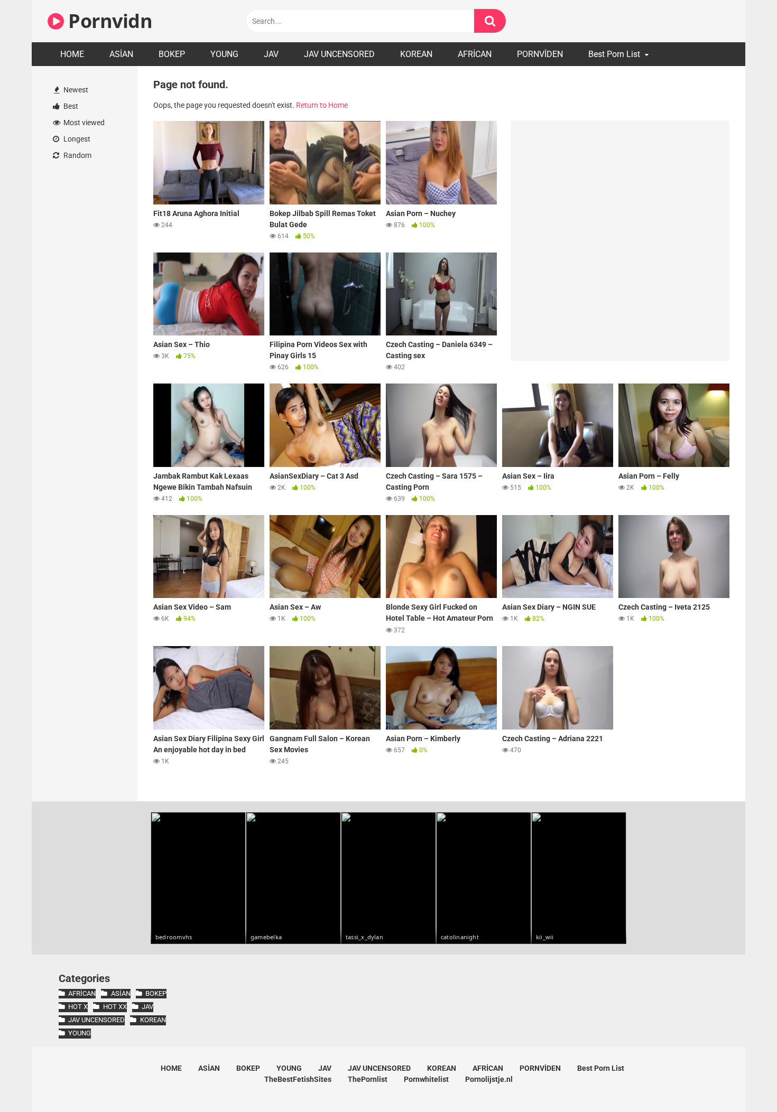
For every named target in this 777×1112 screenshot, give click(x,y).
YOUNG (224, 54)
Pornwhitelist (426, 1079)
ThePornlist (367, 1079)
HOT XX (114, 1007)
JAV (271, 54)
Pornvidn (108, 21)
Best (70, 106)
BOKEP (172, 54)
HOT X (78, 1007)
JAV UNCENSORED (339, 54)
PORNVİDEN (540, 54)
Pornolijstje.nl (489, 1079)
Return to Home (322, 105)
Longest (76, 139)
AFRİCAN (475, 54)
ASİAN (121, 54)
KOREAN (416, 54)
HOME (72, 54)
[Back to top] (741, 1080)
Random (76, 155)
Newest (75, 90)
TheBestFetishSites (297, 1079)
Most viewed (83, 122)
